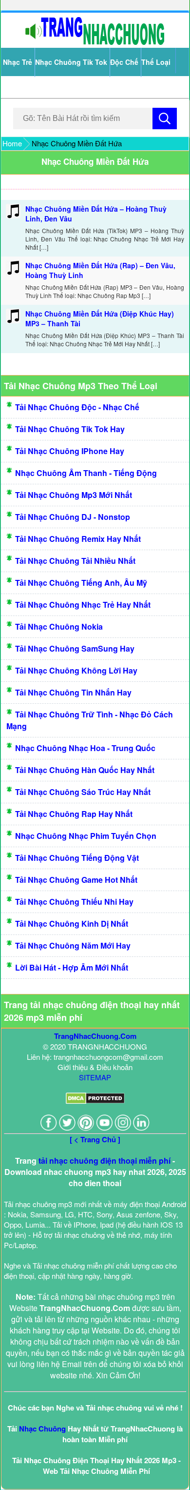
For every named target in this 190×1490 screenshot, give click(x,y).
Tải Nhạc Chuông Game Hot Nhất (76, 879)
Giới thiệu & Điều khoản (95, 1067)
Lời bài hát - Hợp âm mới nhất (71, 967)
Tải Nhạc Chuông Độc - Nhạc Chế (77, 407)
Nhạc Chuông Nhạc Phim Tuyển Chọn (85, 835)
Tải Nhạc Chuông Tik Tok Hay (70, 429)
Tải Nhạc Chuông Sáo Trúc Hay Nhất (83, 791)
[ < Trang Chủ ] (95, 1139)
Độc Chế (124, 62)
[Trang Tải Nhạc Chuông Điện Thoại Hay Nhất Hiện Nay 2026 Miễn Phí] (95, 43)
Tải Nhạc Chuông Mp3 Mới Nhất (73, 494)
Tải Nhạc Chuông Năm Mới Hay (73, 945)
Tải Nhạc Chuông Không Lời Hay (76, 670)
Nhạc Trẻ (17, 62)
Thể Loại (156, 62)
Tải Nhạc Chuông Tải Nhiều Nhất (75, 560)
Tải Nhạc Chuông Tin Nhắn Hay (73, 692)
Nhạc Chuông (42, 1428)
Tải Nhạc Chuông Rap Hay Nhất (74, 813)
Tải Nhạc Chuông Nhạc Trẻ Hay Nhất (83, 604)
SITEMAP (95, 1077)
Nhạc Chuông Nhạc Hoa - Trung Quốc (85, 748)
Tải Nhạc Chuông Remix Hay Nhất (78, 538)
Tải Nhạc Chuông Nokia (59, 626)
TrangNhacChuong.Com (95, 1036)
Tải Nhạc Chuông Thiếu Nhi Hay (74, 901)
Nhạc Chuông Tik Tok (71, 62)
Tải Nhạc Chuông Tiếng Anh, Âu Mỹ (81, 582)
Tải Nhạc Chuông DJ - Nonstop (72, 516)
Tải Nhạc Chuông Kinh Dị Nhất (71, 923)
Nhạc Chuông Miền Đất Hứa (95, 161)
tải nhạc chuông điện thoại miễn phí (104, 1160)
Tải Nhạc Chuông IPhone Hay (69, 451)
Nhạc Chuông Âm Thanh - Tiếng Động (86, 472)
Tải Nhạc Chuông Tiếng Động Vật (77, 857)
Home (12, 143)
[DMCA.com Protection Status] (95, 1101)
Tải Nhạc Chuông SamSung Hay (74, 648)
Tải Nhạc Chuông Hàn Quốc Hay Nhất (84, 769)
